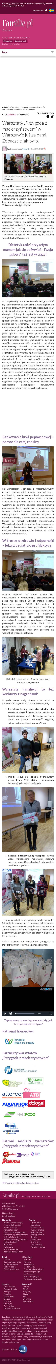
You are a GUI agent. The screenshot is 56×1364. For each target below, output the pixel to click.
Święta (7, 1299)
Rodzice (34, 1237)
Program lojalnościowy (34, 1269)
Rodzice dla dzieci (11, 1249)
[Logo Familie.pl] (28, 23)
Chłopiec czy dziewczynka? (16, 1234)
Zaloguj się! (7, 41)
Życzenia (27, 1299)
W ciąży (7, 1291)
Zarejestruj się (20, 41)
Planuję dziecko (37, 1234)
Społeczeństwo (11, 1264)
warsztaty (14, 1174)
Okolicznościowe (11, 1269)
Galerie (26, 1294)
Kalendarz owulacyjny (13, 1222)
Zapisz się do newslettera (11, 44)
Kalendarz (8, 1247)
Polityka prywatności (33, 1279)
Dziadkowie (36, 1239)
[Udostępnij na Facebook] (48, 117)
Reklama (27, 1262)
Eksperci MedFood (12, 1308)
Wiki (25, 1296)
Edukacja (8, 1244)
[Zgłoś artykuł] (44, 148)
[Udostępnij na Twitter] (52, 117)
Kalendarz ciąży (10, 1227)
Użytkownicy (36, 1244)
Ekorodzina (35, 1225)
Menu (5, 52)
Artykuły (5, 107)
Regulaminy (29, 1264)
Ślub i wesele (36, 1232)
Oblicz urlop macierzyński (15, 1232)
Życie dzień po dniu (12, 1262)
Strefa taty (35, 1242)
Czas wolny (9, 1306)
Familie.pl (12, 115)
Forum (26, 1286)
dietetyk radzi (43, 1176)
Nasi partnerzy (30, 1274)
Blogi (25, 1289)
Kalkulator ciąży (11, 1230)
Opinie (7, 1259)
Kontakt (27, 1259)
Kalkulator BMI (10, 1242)
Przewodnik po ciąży (13, 1225)
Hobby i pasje (10, 1266)
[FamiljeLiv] (51, 10)
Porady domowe (38, 1247)
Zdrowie (7, 1301)
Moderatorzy (29, 1266)
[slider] (24, 1013)
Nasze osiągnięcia (31, 1276)
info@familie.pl (8, 1216)
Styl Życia (8, 1303)
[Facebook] (46, 11)
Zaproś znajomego (32, 1271)
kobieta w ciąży (27, 1174)
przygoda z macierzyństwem (22, 1176)
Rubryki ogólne (37, 1230)
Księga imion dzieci (12, 1237)
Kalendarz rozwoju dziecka (15, 1239)
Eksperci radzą (37, 1227)
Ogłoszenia (36, 1222)
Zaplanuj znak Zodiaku (13, 1251)
